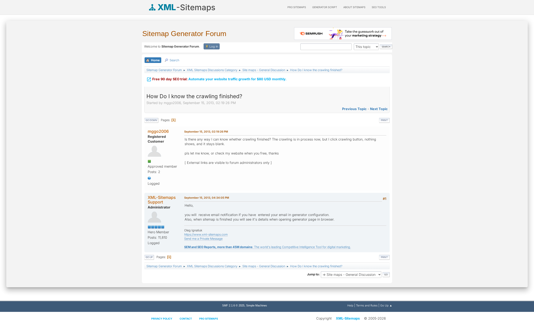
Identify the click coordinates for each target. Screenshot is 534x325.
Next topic (379, 109)
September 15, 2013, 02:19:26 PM (206, 131)
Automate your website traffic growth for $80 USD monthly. (216, 79)
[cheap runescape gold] (149, 178)
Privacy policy (161, 318)
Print (384, 120)
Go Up (149, 257)
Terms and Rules (367, 305)
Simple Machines (256, 305)
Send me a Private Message (203, 238)
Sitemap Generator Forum (184, 33)
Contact (186, 318)
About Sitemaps (354, 7)
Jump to (313, 274)
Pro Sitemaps (208, 318)
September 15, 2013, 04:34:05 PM (206, 197)
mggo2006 (158, 131)
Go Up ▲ (386, 305)
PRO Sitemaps (296, 7)
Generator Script (324, 7)
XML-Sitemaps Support (162, 199)
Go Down (151, 120)
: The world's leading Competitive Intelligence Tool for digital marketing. (267, 247)
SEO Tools (379, 7)
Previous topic (354, 109)
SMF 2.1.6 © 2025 (233, 305)
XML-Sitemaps (348, 318)
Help (350, 305)
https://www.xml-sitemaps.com (206, 234)
